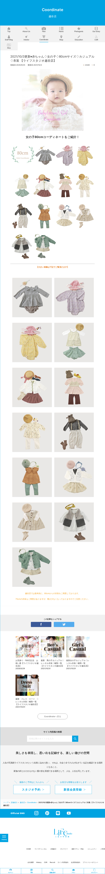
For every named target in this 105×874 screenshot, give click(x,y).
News (61, 31)
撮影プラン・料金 (78, 849)
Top (8, 31)
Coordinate (43, 39)
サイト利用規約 (63, 862)
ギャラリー (64, 849)
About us (26, 31)
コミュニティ (91, 849)
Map (61, 40)
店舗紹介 (53, 849)
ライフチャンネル (41, 849)
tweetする (64, 624)
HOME (28, 849)
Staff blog (9, 40)
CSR (96, 40)
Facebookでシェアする (41, 624)
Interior (26, 40)
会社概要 (31, 862)
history (38, 862)
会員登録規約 (75, 862)
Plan (44, 31)
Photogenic (78, 31)
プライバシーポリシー (90, 862)
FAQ (9, 48)
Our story (96, 31)
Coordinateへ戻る (52, 716)
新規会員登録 (73, 789)
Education (79, 40)
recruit (52, 862)
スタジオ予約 (31, 789)
